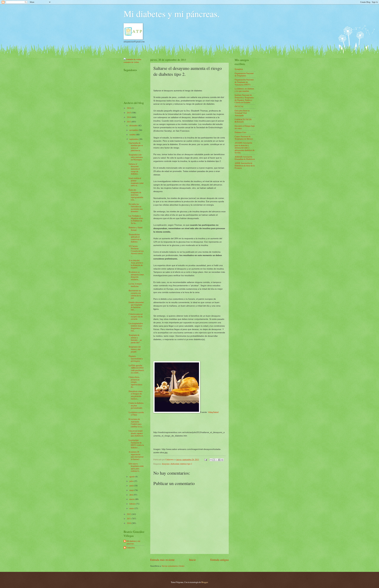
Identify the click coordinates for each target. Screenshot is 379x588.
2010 (129, 523)
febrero (132, 503)
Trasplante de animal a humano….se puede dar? (135, 339)
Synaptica (239, 69)
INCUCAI (239, 106)
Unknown (131, 547)
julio (131, 481)
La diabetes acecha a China (136, 413)
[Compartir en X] (216, 459)
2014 (129, 117)
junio (131, 485)
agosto (132, 476)
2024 (129, 108)
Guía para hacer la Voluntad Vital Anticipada (242, 113)
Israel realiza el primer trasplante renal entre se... (136, 182)
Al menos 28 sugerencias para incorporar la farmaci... (136, 455)
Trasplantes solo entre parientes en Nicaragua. (136, 157)
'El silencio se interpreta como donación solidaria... (136, 276)
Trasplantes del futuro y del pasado (135, 349)
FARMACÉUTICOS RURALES (243, 120)
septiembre (134, 139)
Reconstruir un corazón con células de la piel (135, 294)
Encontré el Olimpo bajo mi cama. (245, 127)
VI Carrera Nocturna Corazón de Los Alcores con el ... (136, 251)
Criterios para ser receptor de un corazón (136, 316)
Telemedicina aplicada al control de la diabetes (135, 238)
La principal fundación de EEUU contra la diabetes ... (136, 444)
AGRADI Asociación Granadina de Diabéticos (245, 158)
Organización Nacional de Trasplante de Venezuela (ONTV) (244, 82)
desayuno (166, 463)
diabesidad (175, 463)
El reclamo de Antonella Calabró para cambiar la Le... (136, 423)
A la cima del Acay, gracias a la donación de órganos (136, 264)
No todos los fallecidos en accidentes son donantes (136, 208)
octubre (132, 134)
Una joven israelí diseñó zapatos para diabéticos (136, 433)
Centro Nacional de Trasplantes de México (244, 137)
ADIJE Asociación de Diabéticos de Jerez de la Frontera (245, 165)
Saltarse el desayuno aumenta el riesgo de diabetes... (134, 169)
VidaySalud (213, 412)
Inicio (192, 560)
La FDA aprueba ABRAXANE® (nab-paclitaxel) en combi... (136, 369)
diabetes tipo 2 (186, 463)
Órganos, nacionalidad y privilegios (136, 358)
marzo (132, 499)
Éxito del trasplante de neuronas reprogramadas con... (136, 194)
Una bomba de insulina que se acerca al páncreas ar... (136, 146)
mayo (131, 490)
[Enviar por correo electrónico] (210, 459)
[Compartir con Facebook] (219, 459)
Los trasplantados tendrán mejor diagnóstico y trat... (136, 327)
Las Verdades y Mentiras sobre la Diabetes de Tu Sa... (136, 219)
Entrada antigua (219, 560)
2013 (129, 121)
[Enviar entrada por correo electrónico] (206, 459)
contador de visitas (131, 62)
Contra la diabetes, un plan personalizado (136, 405)
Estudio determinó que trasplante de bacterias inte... (136, 306)
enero (131, 508)
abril (131, 494)
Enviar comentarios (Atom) (173, 565)
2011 (129, 518)
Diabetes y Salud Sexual (135, 228)
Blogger (204, 582)
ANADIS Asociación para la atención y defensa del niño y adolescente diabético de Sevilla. (244, 147)
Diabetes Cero (240, 132)
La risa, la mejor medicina (135, 285)
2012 (129, 514)
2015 (129, 112)
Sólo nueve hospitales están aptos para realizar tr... (136, 467)
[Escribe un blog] (213, 459)
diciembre (133, 125)
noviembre (134, 130)
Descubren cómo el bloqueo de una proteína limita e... (135, 395)
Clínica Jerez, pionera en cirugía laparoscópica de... (135, 382)
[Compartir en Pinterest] (222, 459)
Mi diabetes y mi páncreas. (172, 14)
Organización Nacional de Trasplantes (244, 74)
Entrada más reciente (162, 560)
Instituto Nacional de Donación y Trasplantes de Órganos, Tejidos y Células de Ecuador (244, 99)
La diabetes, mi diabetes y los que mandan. (244, 89)
